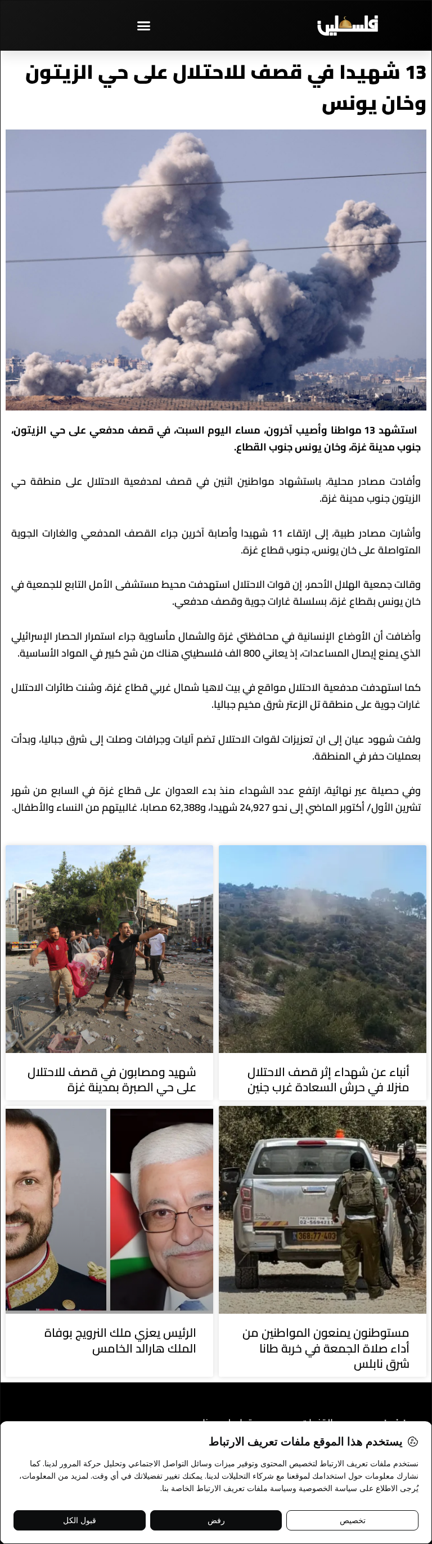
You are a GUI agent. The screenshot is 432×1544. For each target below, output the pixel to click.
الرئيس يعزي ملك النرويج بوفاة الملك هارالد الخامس (120, 1340)
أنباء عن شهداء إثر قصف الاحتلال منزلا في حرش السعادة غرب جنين (329, 1079)
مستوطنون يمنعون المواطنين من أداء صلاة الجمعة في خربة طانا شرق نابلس (326, 1348)
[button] (144, 25)
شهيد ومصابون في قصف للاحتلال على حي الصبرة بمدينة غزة (112, 1079)
